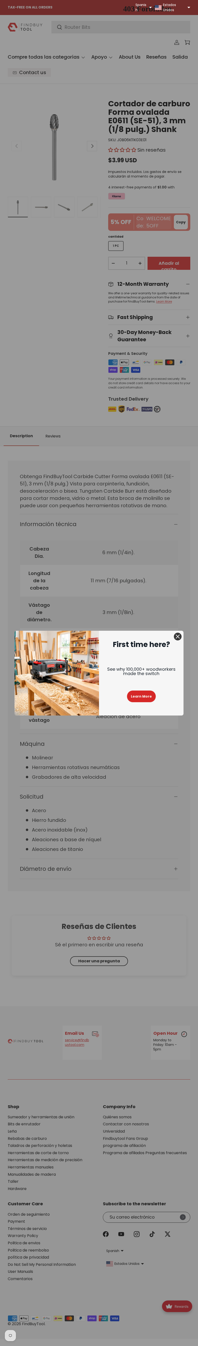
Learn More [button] (141, 696)
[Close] (178, 636)
